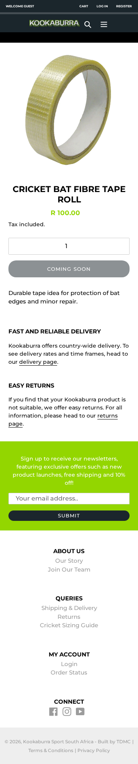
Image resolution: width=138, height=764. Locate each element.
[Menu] (104, 23)
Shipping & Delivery (69, 608)
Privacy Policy (93, 750)
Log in (102, 6)
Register (124, 6)
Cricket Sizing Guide (69, 625)
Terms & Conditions (50, 750)
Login (69, 664)
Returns (69, 616)
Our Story (69, 560)
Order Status (69, 672)
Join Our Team (69, 569)
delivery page (38, 361)
